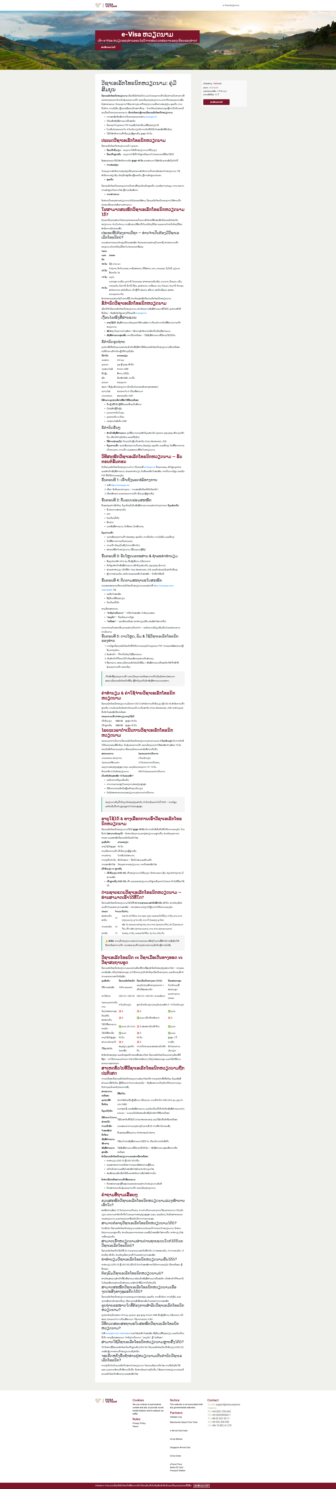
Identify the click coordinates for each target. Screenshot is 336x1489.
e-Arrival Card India (178, 1430)
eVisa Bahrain (176, 1439)
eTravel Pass (176, 1464)
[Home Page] (111, 5)
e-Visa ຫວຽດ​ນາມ (231, 5)
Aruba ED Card (176, 1467)
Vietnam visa (176, 1417)
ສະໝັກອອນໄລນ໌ (108, 47)
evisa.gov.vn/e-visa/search (118, 1333)
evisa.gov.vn (151, 117)
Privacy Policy (139, 1423)
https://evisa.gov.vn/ (120, 485)
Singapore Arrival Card (180, 1447)
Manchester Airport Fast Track (184, 1422)
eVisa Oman (175, 1456)
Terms (135, 1426)
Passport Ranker (177, 1470)
